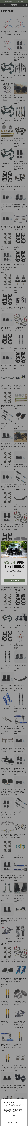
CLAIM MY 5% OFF (14, 580)
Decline (13, 1119)
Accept (13, 1115)
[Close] (25, 542)
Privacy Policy (12, 1111)
